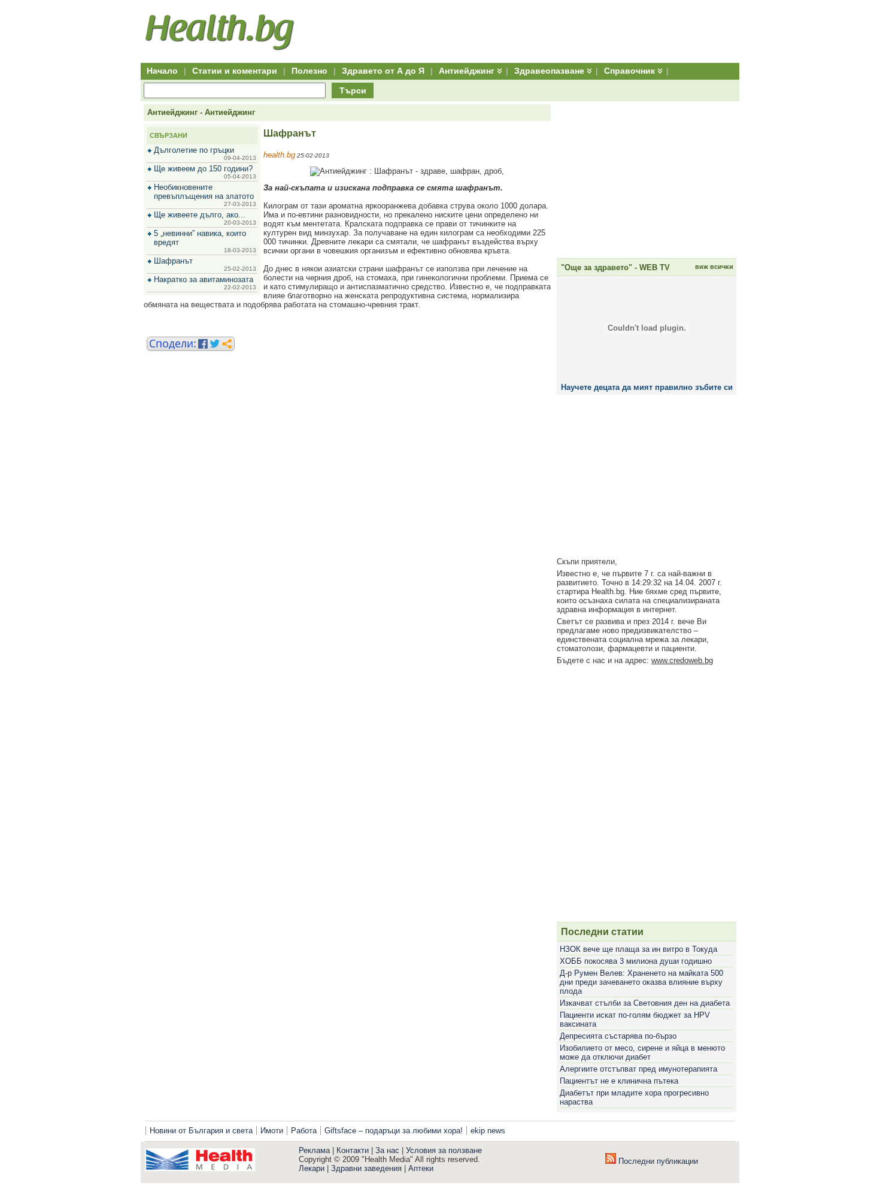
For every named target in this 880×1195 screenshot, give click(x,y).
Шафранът (173, 260)
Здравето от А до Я (383, 70)
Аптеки (420, 1168)
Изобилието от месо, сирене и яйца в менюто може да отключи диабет (642, 1052)
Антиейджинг (466, 70)
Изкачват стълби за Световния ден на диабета (645, 1003)
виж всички (714, 266)
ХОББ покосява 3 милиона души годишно (636, 961)
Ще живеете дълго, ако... (199, 214)
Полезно (309, 70)
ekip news (488, 1130)
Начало (162, 70)
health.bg (279, 154)
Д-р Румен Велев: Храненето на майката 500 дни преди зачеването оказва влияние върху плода (641, 982)
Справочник (629, 70)
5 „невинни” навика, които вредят (200, 238)
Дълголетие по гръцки (194, 150)
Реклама (314, 1150)
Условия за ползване (444, 1150)
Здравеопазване (549, 70)
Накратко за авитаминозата (203, 279)
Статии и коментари (234, 70)
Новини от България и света (201, 1130)
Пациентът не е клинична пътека (619, 1080)
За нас (387, 1150)
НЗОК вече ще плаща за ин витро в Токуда (638, 949)
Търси (352, 90)
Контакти (352, 1150)
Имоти (271, 1130)
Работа (304, 1130)
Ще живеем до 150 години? (203, 168)
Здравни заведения (366, 1168)
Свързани (168, 135)
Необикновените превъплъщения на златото (204, 192)
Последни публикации (657, 1161)
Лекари (311, 1168)
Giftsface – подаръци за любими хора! (393, 1130)
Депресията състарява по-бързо (618, 1035)
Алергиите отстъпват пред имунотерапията (638, 1068)
